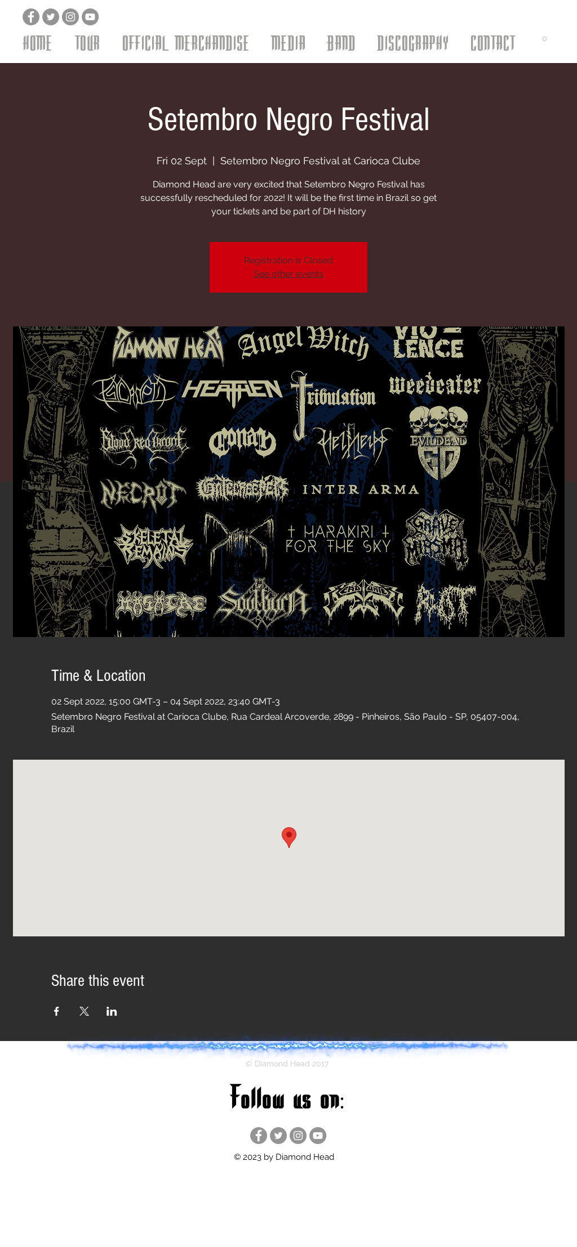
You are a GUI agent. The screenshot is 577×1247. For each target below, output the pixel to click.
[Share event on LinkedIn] (111, 1011)
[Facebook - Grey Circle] (31, 16)
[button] (87, 42)
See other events (288, 273)
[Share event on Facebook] (56, 1011)
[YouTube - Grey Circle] (90, 16)
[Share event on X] (84, 1011)
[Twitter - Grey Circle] (50, 16)
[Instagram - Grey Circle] (70, 16)
